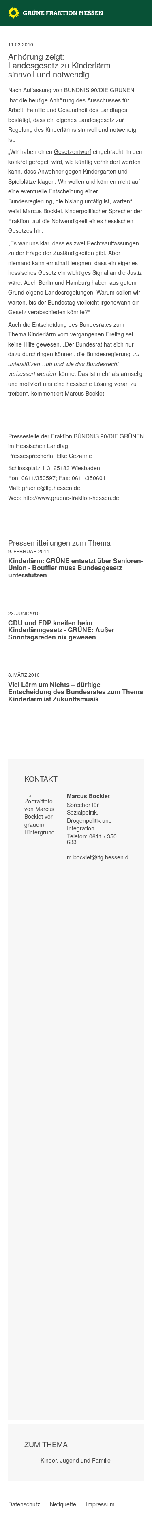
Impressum (100, 1504)
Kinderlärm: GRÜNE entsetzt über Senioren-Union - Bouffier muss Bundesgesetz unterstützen (75, 567)
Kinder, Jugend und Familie (76, 1460)
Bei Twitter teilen (22, 722)
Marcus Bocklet (88, 796)
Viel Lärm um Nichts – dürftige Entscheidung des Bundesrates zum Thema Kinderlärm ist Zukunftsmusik (75, 691)
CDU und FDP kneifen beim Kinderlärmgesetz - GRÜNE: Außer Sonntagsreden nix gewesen (61, 629)
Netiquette (63, 1504)
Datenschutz (24, 1504)
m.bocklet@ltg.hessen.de (99, 857)
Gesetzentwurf (72, 151)
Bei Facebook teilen (11, 722)
